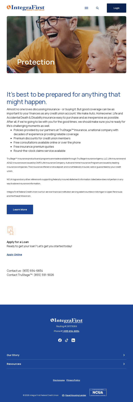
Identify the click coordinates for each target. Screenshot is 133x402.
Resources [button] (14, 364)
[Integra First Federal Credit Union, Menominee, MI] (26, 8)
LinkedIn (73, 340)
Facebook (60, 340)
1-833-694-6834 (71, 331)
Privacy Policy (73, 380)
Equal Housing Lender (75, 395)
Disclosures (59, 380)
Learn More (23, 209)
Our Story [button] (13, 355)
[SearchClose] (97, 8)
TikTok (66, 340)
